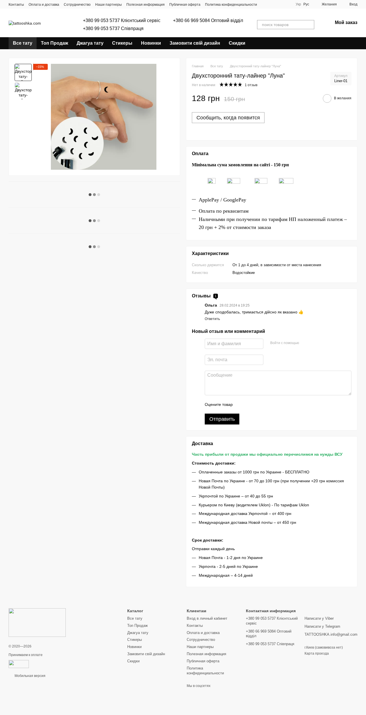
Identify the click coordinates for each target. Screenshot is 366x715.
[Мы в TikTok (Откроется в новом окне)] (272, 4)
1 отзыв (251, 85)
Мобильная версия (29, 676)
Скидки (237, 43)
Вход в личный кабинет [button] (207, 618)
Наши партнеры (108, 5)
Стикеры (122, 43)
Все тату (22, 43)
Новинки (151, 43)
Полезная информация (145, 5)
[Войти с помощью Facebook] (305, 342)
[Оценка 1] (242, 404)
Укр (298, 4)
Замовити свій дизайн (195, 43)
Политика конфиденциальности (231, 5)
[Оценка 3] (260, 404)
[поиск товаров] (309, 24)
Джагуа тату (90, 43)
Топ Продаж (54, 43)
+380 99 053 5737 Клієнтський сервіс (121, 20)
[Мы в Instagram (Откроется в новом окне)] (265, 4)
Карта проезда (317, 653)
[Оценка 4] (269, 404)
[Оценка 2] (251, 404)
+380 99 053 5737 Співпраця (113, 28)
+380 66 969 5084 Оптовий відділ (208, 20)
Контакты (16, 5)
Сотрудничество (77, 5)
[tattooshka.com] (37, 622)
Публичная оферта (184, 5)
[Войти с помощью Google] (314, 342)
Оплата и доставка (44, 5)
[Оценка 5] (278, 404)
